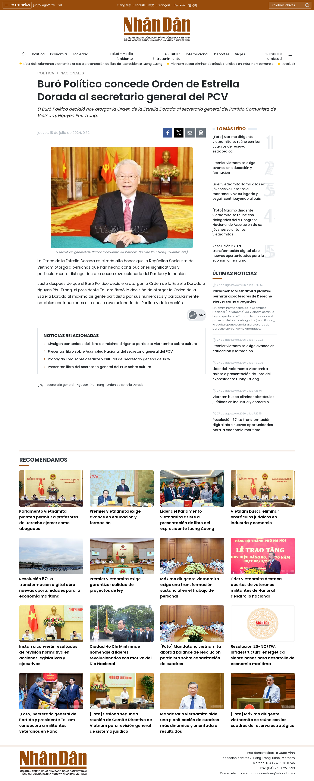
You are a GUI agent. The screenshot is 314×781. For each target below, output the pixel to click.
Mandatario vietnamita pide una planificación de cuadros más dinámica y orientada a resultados (189, 722)
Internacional (197, 54)
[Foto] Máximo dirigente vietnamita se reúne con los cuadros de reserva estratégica (236, 144)
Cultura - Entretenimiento (166, 56)
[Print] (201, 133)
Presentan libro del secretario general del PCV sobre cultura (99, 366)
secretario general (60, 385)
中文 (151, 5)
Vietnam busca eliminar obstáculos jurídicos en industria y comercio (243, 399)
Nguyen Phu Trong (90, 385)
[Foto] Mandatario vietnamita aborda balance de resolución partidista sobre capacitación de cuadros (190, 655)
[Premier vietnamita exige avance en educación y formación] (122, 488)
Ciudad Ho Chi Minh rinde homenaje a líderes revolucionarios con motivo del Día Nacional (121, 655)
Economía (58, 54)
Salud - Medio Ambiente (121, 56)
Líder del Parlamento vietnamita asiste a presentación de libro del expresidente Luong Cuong (242, 374)
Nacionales (72, 73)
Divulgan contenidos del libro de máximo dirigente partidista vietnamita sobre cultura (122, 343)
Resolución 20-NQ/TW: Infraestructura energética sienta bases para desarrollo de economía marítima (263, 655)
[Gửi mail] (190, 133)
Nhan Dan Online (157, 29)
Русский (179, 5)
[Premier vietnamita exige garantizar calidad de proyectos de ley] (122, 556)
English (140, 5)
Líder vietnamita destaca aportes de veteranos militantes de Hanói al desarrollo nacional (256, 587)
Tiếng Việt (124, 5)
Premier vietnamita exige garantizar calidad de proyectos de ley (115, 584)
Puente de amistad (273, 56)
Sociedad (80, 54)
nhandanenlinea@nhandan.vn (272, 773)
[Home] (23, 54)
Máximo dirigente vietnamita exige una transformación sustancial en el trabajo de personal (189, 587)
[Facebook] (167, 133)
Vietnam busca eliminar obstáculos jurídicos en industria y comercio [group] (222, 64)
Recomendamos (43, 460)
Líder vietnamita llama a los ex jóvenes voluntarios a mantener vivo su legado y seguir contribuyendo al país (238, 191)
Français (164, 5)
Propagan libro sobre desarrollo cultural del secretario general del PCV (109, 359)
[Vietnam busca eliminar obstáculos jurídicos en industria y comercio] (263, 488)
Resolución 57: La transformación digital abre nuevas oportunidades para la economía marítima (238, 253)
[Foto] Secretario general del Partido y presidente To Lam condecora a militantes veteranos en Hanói (48, 722)
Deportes (221, 54)
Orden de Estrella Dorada (125, 385)
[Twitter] (178, 133)
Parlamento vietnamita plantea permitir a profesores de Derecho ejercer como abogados (242, 296)
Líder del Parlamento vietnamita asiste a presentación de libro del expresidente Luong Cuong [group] (93, 64)
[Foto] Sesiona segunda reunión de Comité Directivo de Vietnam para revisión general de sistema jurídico (121, 722)
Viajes (240, 54)
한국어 (192, 5)
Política (38, 54)
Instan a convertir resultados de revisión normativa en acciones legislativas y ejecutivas (48, 655)
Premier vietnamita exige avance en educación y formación (234, 168)
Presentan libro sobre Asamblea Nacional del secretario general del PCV (110, 351)
